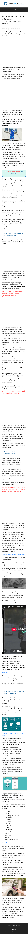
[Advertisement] (14, 52)
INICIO (4, 21)
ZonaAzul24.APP (16, 925)
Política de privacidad (12, 931)
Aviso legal (4, 931)
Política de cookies (22, 931)
